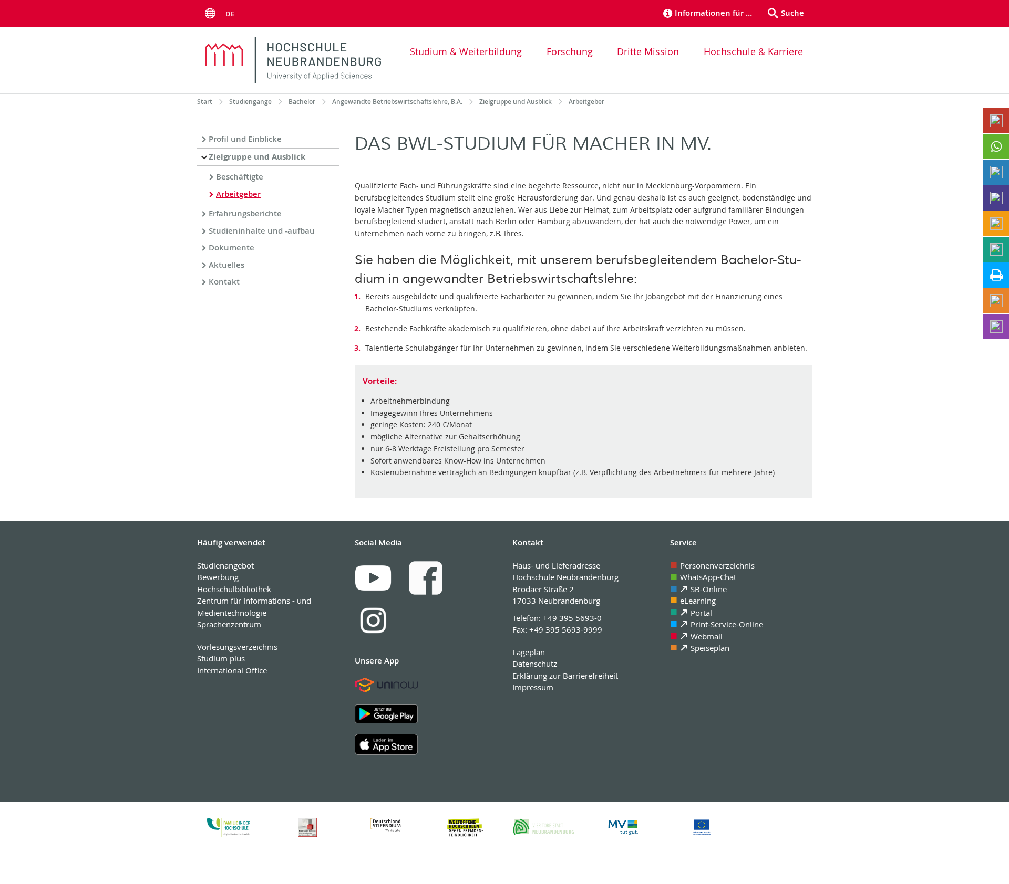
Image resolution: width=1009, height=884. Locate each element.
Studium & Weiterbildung (466, 51)
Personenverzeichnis (717, 565)
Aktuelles (226, 264)
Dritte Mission (648, 51)
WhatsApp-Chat (708, 577)
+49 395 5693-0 (572, 618)
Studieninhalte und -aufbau (262, 230)
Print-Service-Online (727, 624)
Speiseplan (710, 648)
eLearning (698, 600)
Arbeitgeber (238, 193)
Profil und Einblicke (245, 138)
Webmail (707, 636)
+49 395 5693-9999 (565, 629)
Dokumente (231, 247)
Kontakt (224, 281)
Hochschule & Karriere (753, 51)
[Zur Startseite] (293, 60)
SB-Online (709, 589)
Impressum (532, 687)
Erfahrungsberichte (245, 213)
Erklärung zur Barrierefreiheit (565, 675)
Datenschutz (534, 663)
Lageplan (528, 652)
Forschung (570, 51)
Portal (701, 612)
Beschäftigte (239, 176)
